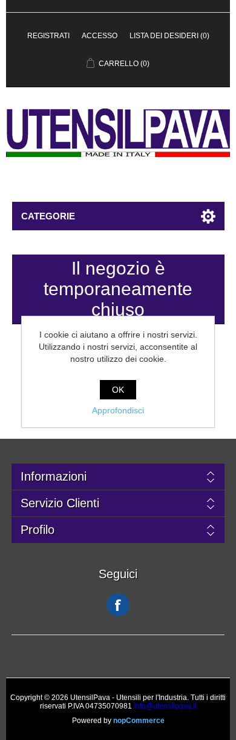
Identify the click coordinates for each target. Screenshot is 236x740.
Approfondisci (118, 410)
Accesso (99, 36)
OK (118, 390)
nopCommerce (139, 720)
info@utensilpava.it (165, 706)
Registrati (48, 36)
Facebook (118, 604)
